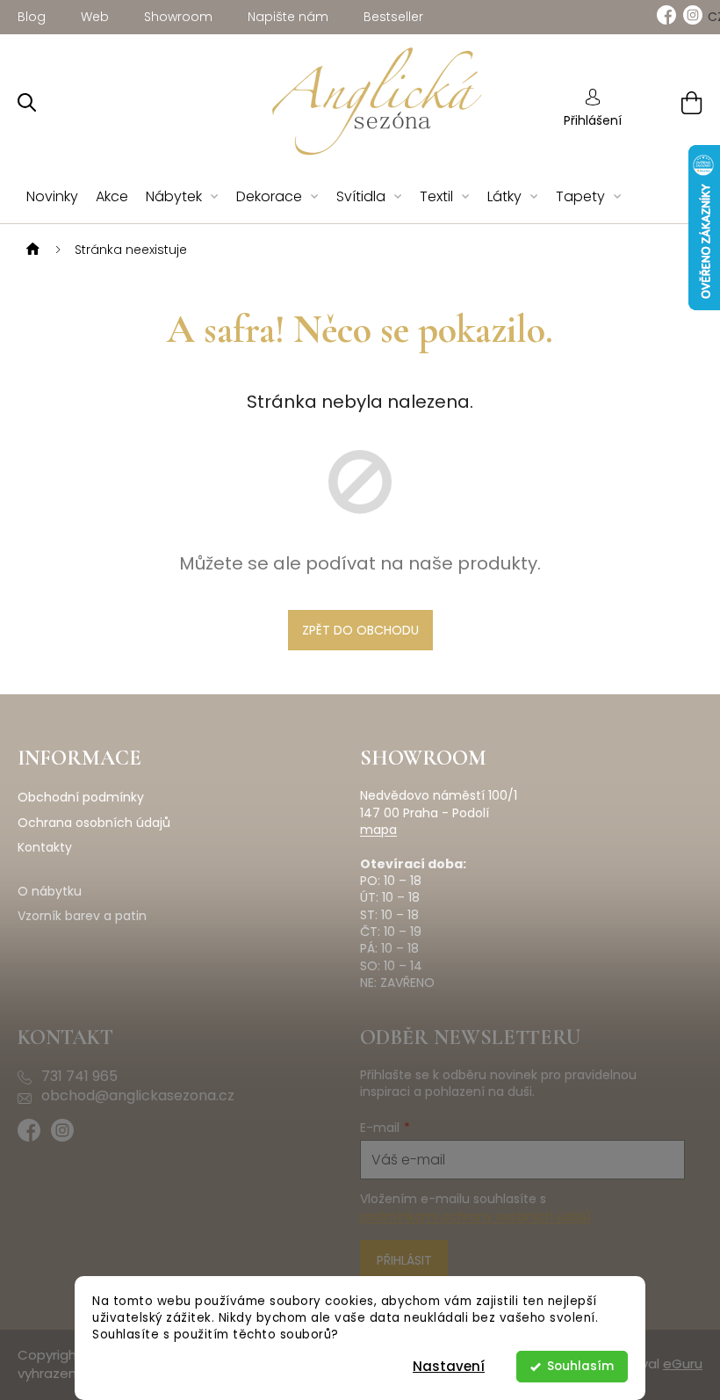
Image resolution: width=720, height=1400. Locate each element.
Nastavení (449, 1366)
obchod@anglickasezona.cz (137, 1096)
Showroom (178, 16)
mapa (378, 830)
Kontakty (45, 847)
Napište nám (288, 16)
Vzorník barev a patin (82, 916)
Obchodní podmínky (81, 797)
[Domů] (30, 249)
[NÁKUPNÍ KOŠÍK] (669, 102)
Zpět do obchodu (360, 630)
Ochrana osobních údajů (94, 823)
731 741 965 (79, 1076)
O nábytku (50, 891)
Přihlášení (593, 120)
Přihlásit (404, 1260)
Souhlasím (580, 1366)
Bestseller (393, 16)
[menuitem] (52, 197)
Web (95, 16)
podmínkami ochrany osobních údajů (475, 1216)
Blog (32, 16)
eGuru (682, 1363)
